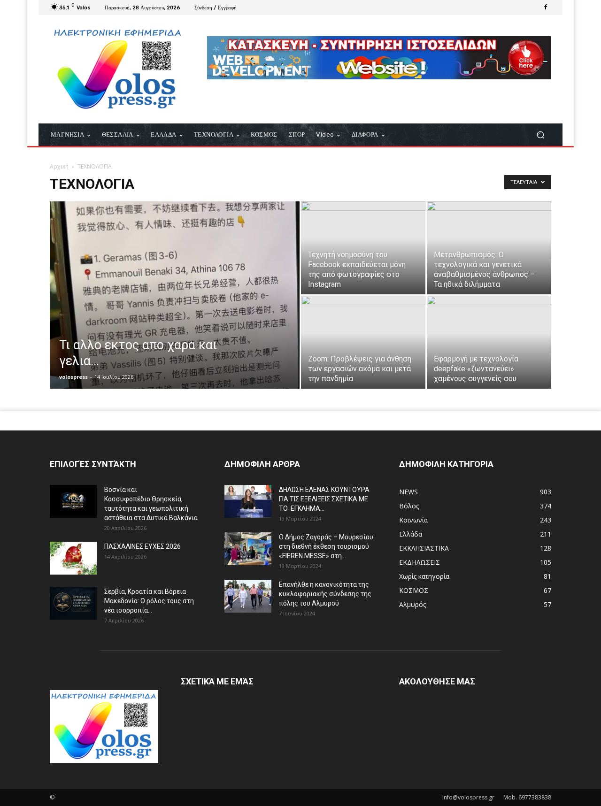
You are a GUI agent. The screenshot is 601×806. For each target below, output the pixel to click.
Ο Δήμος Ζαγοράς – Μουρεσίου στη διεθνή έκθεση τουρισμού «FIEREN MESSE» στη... (326, 546)
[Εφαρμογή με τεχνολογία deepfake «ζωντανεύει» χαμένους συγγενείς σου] (489, 342)
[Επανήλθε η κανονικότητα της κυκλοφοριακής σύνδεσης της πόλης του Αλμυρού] (247, 596)
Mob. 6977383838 (527, 797)
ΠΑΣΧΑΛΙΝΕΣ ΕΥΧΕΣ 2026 (142, 546)
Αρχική (59, 166)
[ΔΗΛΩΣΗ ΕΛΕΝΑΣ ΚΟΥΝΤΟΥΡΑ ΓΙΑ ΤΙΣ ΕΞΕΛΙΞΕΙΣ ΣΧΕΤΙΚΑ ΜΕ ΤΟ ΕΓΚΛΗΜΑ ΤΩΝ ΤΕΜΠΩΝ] (247, 501)
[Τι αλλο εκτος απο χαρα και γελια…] (175, 309)
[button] (540, 135)
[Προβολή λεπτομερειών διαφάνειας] (379, 57)
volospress (73, 376)
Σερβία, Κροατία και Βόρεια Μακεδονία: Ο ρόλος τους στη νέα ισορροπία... (149, 601)
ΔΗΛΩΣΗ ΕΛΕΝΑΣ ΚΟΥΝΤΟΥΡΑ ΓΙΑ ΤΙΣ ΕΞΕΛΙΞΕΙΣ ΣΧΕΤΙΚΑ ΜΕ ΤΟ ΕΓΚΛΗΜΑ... (324, 499)
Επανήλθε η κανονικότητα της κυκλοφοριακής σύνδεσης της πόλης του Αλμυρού (325, 594)
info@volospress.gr (468, 797)
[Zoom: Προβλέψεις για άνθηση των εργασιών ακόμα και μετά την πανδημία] (363, 342)
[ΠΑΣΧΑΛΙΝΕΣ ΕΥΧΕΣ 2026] (73, 558)
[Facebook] (545, 7)
